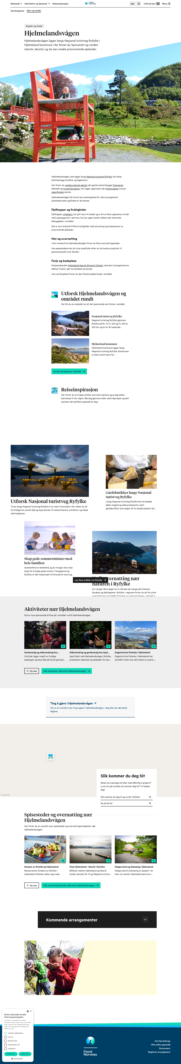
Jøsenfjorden (57, 192)
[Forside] (90, 1046)
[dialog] (18, 1035)
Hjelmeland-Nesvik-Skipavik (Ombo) (85, 265)
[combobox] (28, 1011)
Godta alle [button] (11, 1054)
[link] (162, 1041)
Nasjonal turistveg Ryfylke (99, 176)
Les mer (11, 1028)
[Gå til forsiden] (90, 3)
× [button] (30, 1011)
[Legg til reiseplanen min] (63, 646)
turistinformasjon (71, 188)
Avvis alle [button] (25, 1054)
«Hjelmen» (68, 214)
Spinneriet (118, 185)
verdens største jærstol (76, 185)
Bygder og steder (34, 25)
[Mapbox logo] (5, 795)
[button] (17, 1058)
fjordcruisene (112, 188)
